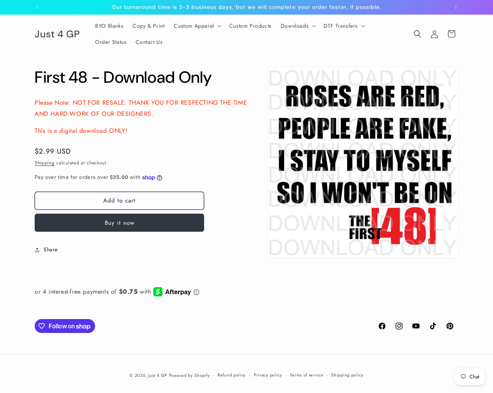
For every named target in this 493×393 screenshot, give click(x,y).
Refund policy (232, 375)
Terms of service (306, 375)
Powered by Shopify (189, 375)
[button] (196, 26)
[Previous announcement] (37, 7)
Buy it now (119, 223)
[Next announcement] (455, 7)
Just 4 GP (157, 375)
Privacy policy (268, 375)
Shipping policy (347, 375)
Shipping (45, 163)
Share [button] (51, 250)
